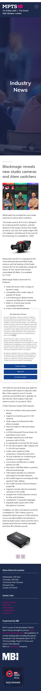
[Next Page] (23, 556)
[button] (36, 6)
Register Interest (9, 602)
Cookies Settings (20, 366)
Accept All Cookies (20, 377)
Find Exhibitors (9, 610)
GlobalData (14, 646)
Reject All (20, 371)
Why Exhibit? (8, 607)
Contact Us (7, 613)
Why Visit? (7, 605)
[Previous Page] (18, 556)
